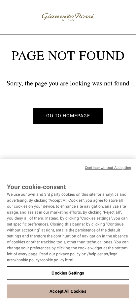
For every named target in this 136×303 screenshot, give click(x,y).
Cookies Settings (67, 273)
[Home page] (68, 17)
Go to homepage (68, 115)
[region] (68, 231)
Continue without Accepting (108, 168)
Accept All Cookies (68, 291)
